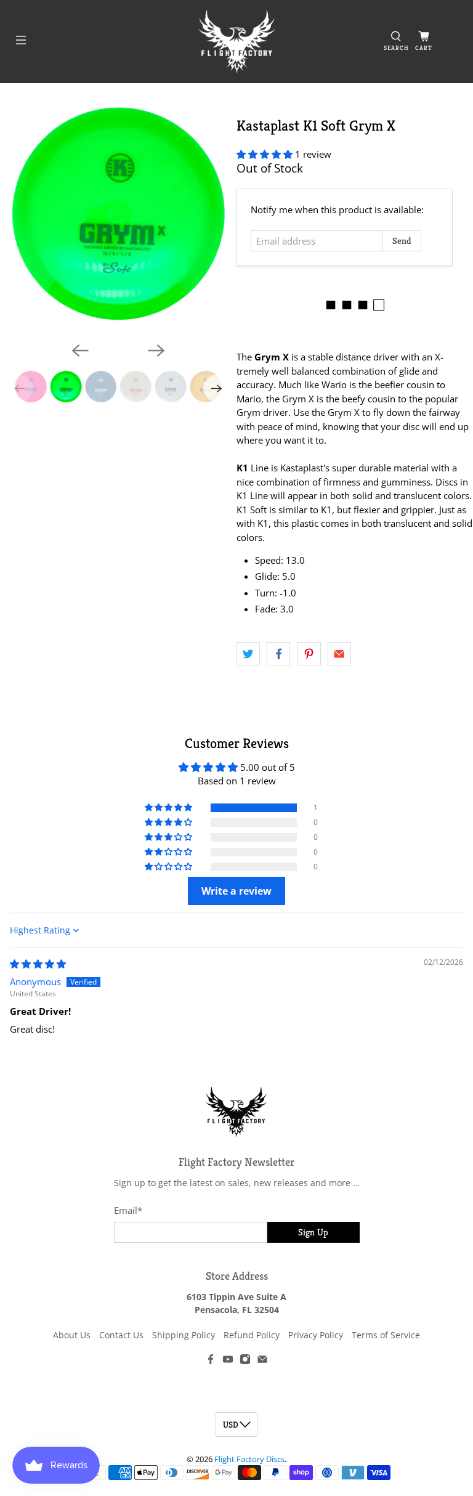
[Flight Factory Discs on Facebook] (210, 1361)
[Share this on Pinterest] (309, 653)
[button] (264, 154)
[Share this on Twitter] (248, 653)
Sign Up (313, 1232)
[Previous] (80, 350)
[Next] (156, 350)
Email (128, 1210)
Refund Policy (252, 1335)
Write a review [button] (236, 891)
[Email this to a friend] (339, 653)
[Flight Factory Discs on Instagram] (245, 1361)
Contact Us (121, 1335)
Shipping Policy (183, 1335)
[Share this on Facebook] (278, 653)
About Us (72, 1335)
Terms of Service (386, 1335)
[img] (38, 963)
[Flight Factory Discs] (236, 41)
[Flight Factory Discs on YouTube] (227, 1361)
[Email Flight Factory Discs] (262, 1361)
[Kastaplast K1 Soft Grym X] (118, 214)
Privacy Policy (315, 1335)
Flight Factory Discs (249, 1459)
